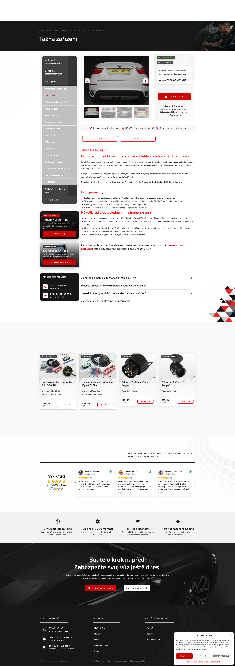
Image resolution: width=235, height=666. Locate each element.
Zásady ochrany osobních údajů (209, 662)
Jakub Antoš (56, 627)
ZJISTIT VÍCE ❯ (59, 234)
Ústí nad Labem (153, 639)
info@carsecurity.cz (61, 294)
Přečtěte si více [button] (124, 493)
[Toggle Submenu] (72, 61)
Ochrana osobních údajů (117, 661)
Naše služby (52, 31)
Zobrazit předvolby (221, 656)
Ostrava (150, 634)
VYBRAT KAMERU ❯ (59, 262)
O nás (96, 639)
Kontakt (97, 651)
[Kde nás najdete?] (44, 647)
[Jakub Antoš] (44, 629)
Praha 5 (150, 628)
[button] (230, 635)
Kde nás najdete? (59, 646)
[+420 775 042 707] (45, 287)
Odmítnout (202, 656)
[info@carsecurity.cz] (45, 295)
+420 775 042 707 (59, 285)
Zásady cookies (191, 662)
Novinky (97, 634)
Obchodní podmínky (97, 661)
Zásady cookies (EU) (138, 661)
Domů (41, 31)
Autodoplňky (67, 31)
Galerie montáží (101, 645)
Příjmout (184, 656)
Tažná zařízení (82, 31)
